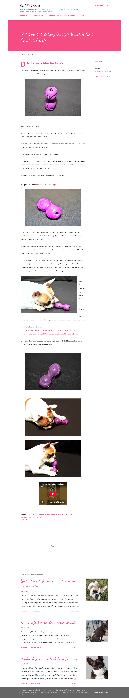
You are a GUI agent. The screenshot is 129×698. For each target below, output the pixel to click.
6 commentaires (34, 683)
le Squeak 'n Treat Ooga (45, 184)
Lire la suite (75, 611)
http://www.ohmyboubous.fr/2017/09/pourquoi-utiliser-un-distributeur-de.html (49, 330)
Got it (108, 693)
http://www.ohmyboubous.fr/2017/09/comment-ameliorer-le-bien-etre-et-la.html (49, 334)
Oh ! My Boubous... (31, 5)
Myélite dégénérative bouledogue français (49, 658)
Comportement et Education (103, 71)
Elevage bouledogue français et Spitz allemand (62, 15)
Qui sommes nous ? (38, 15)
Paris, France (36, 517)
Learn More (98, 693)
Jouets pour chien (100, 74)
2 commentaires (34, 611)
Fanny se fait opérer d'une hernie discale (48, 622)
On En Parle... (24, 15)
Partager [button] (98, 61)
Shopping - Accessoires (101, 76)
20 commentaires (35, 647)
